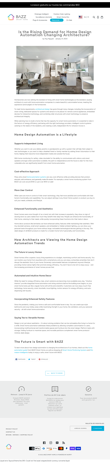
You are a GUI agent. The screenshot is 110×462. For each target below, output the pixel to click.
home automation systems (36, 177)
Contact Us (10, 432)
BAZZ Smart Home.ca (51, 454)
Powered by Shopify (65, 454)
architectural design (42, 109)
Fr (88, 17)
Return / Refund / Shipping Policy (19, 435)
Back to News (57, 373)
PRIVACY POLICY (12, 429)
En (85, 17)
